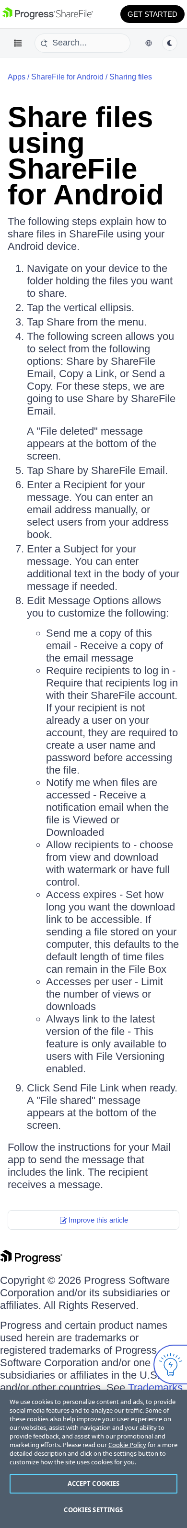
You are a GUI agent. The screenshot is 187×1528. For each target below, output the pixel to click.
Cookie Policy (127, 1444)
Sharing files (130, 77)
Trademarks (155, 1387)
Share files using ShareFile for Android (86, 156)
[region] (93, 1459)
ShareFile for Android (67, 77)
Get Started (152, 14)
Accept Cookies (94, 1483)
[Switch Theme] (169, 43)
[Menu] (18, 43)
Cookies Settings (93, 1510)
